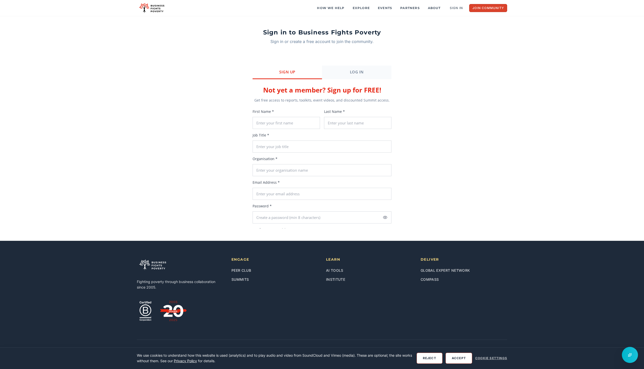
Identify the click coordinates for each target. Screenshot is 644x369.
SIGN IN (456, 8)
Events (385, 8)
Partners (410, 8)
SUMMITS (240, 279)
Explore (361, 8)
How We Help (330, 8)
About (434, 8)
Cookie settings (491, 358)
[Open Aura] (630, 355)
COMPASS (430, 279)
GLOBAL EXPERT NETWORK (445, 270)
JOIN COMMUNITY (488, 8)
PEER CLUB (241, 270)
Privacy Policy (185, 361)
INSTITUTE (335, 279)
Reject (429, 358)
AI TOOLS (334, 270)
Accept (459, 358)
